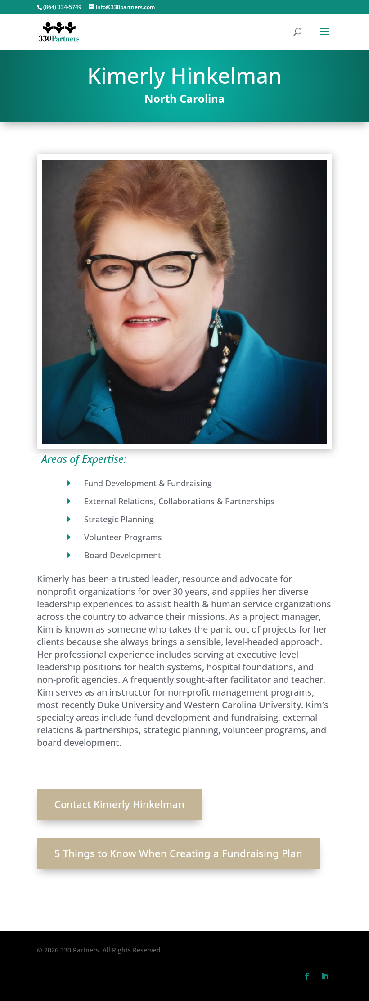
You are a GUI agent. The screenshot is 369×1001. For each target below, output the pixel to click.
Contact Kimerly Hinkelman (119, 804)
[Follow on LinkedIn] (325, 976)
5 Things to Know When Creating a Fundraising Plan (178, 853)
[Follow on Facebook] (307, 976)
